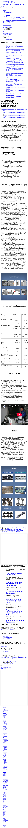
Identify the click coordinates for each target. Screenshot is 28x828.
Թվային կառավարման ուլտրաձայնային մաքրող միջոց (14, 601)
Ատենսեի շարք (10, 13)
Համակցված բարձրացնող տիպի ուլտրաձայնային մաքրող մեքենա (14, 584)
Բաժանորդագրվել (6, 646)
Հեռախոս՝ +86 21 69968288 (7, 629)
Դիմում (5, 16)
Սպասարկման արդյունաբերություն (16, 18)
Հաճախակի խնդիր (8, 21)
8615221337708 (4, 668)
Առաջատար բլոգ (22, 657)
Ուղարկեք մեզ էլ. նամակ (7, 144)
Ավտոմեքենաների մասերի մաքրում (15, 17)
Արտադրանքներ (7, 12)
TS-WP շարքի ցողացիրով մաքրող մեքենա (14, 573)
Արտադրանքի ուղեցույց (9, 661)
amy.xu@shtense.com (5, 631)
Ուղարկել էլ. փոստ (6, 667)
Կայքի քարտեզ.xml (8, 663)
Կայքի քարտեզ (12, 657)
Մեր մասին (6, 11)
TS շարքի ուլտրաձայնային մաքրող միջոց (14, 592)
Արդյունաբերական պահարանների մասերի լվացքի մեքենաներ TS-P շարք (14, 84)
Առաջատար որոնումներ (8, 658)
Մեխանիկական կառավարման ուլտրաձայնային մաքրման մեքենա (14, 69)
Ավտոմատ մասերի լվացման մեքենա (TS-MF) (15, 621)
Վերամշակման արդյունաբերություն (16, 20)
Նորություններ (7, 23)
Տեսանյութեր (6, 22)
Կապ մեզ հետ (7, 25)
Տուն (4, 10)
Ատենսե (8, 15)
